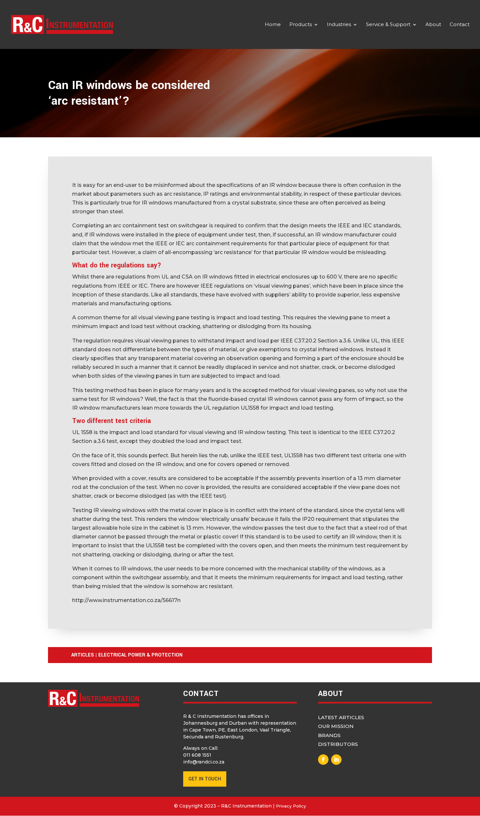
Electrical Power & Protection (140, 655)
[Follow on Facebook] (323, 759)
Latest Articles (341, 717)
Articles (82, 655)
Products (300, 24)
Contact (460, 24)
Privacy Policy (291, 805)
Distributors (338, 744)
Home (273, 24)
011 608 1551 (197, 755)
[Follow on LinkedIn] (336, 759)
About (433, 24)
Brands (329, 735)
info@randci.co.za (203, 762)
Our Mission (336, 726)
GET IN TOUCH (204, 779)
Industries (339, 24)
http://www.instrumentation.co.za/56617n (126, 600)
